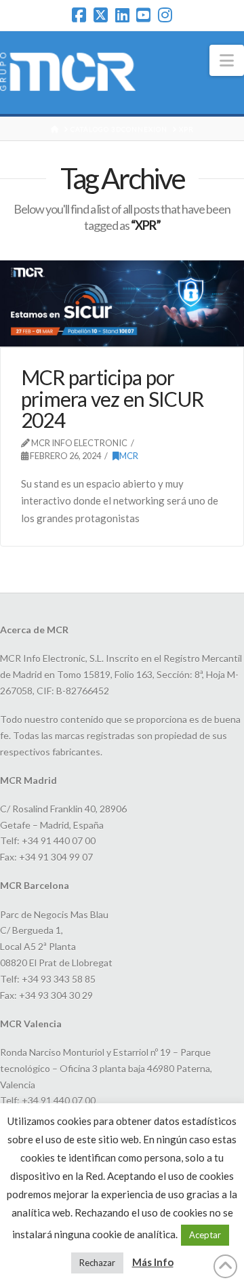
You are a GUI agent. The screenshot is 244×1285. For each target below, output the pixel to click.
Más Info (153, 1262)
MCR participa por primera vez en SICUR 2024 (112, 398)
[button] (226, 60)
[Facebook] (79, 15)
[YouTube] (143, 15)
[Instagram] (165, 15)
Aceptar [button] (205, 1234)
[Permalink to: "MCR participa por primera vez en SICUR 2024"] (122, 303)
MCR (128, 455)
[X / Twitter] (101, 15)
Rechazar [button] (97, 1262)
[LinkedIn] (122, 15)
